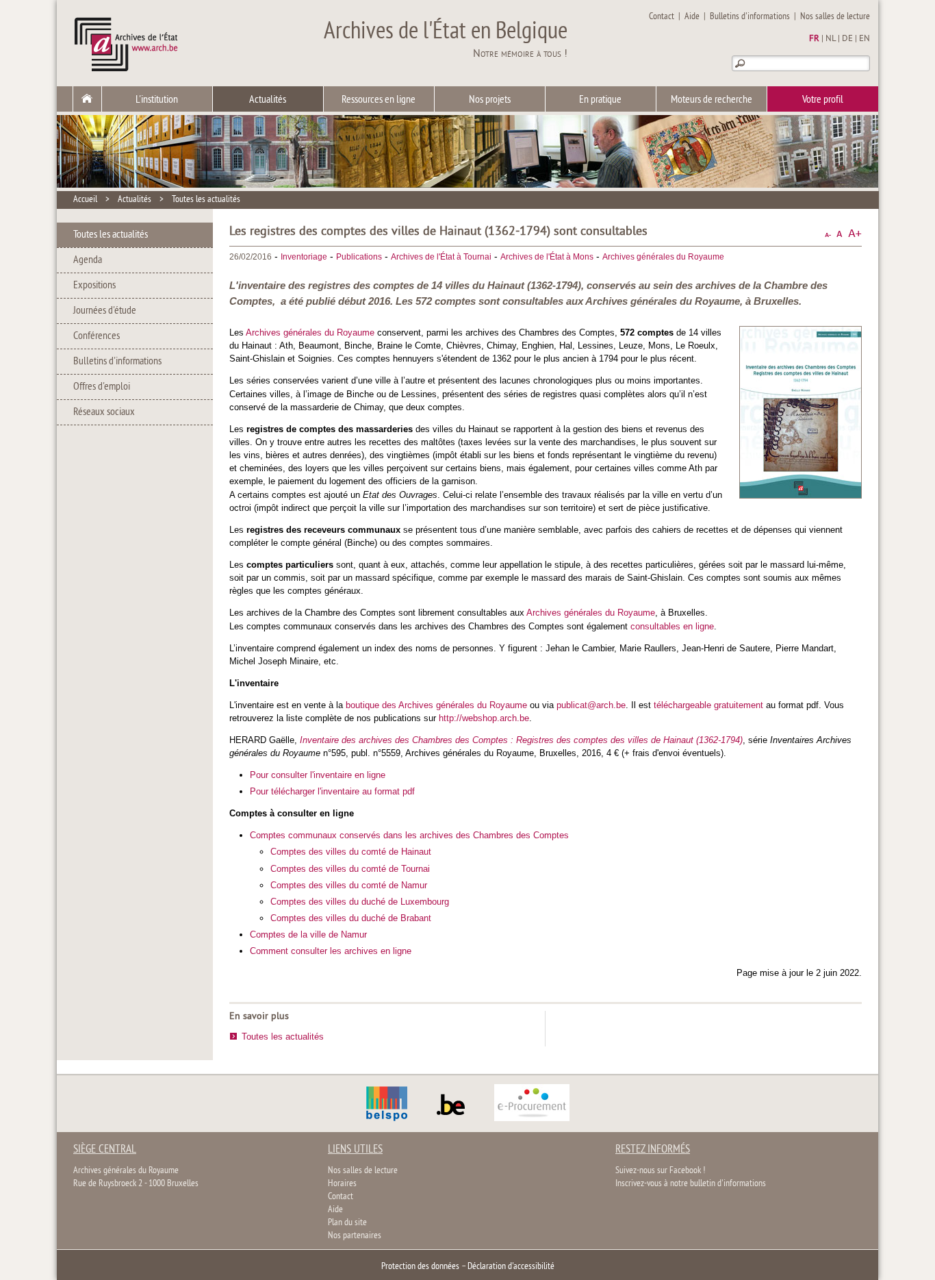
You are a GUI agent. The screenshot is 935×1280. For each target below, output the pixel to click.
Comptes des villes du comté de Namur (348, 885)
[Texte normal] (839, 234)
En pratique (600, 100)
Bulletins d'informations (750, 16)
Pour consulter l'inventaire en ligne (317, 775)
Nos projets (490, 100)
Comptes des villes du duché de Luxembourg (359, 901)
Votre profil (822, 100)
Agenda (87, 260)
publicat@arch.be (591, 705)
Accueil (85, 199)
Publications (359, 257)
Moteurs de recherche (711, 100)
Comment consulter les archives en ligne (330, 951)
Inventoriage (304, 257)
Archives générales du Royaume (663, 257)
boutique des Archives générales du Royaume (436, 705)
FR (814, 39)
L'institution (157, 100)
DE (847, 39)
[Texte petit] (828, 234)
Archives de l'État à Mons (546, 257)
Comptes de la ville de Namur (308, 934)
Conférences (96, 336)
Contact (661, 16)
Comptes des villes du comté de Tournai (350, 869)
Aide (692, 16)
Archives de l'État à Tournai (441, 257)
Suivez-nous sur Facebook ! (660, 1170)
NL (830, 39)
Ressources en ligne (378, 100)
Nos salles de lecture (835, 16)
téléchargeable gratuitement (708, 705)
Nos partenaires (354, 1235)
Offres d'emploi (101, 387)
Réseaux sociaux (104, 412)
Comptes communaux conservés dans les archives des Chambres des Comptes (409, 835)
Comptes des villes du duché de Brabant (350, 918)
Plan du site (347, 1222)
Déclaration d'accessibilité (510, 1266)
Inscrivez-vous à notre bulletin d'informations (690, 1183)
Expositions (94, 285)
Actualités (267, 100)
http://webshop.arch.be (484, 718)
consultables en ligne (672, 626)
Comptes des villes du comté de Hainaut (350, 851)
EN (864, 39)
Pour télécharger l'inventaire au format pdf (332, 791)
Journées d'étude (104, 311)
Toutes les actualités (206, 199)
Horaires (342, 1183)
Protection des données (420, 1266)
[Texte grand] (855, 234)
